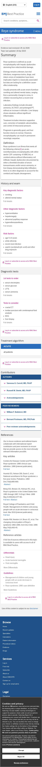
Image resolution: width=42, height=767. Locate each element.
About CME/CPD (8, 677)
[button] (34, 31)
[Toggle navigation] (38, 14)
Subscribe (6, 670)
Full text (6, 469)
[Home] (13, 13)
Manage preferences (21, 763)
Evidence (6, 647)
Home (5, 626)
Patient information (9, 640)
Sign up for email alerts (11, 684)
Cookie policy (33, 730)
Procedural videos (9, 644)
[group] (21, 383)
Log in (36, 5)
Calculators (7, 637)
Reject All (21, 757)
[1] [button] (21, 149)
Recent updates (8, 630)
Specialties (6, 633)
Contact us (6, 680)
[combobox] (19, 20)
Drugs (5, 651)
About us (6, 673)
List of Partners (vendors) (11, 745)
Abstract (6, 484)
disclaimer (34, 608)
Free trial (6, 666)
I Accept (21, 750)
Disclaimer (6, 696)
